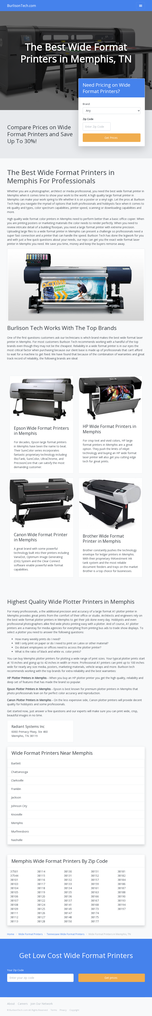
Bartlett (16, 763)
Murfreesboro (20, 831)
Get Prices (111, 138)
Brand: (86, 104)
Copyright (74, 1010)
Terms (54, 1010)
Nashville (17, 840)
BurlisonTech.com (21, 5)
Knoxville (16, 814)
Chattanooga (19, 772)
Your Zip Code (15, 970)
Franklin (16, 789)
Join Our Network (41, 1004)
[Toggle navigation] (140, 5)
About (11, 1004)
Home (10, 934)
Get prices (110, 978)
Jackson (16, 797)
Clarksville (17, 780)
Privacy (63, 1010)
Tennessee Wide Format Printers (65, 934)
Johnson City (19, 806)
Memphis (17, 823)
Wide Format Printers (30, 934)
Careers (23, 1004)
